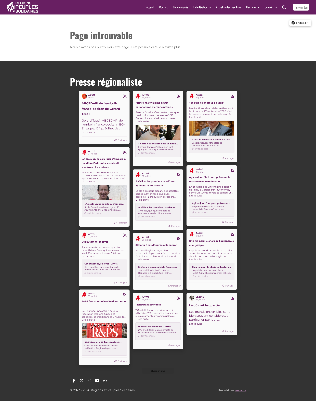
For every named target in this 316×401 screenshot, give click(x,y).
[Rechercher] (284, 7)
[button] (300, 23)
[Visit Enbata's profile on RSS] (192, 298)
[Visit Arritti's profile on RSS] (138, 96)
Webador (240, 390)
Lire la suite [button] (88, 132)
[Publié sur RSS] (125, 96)
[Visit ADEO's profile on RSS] (85, 96)
